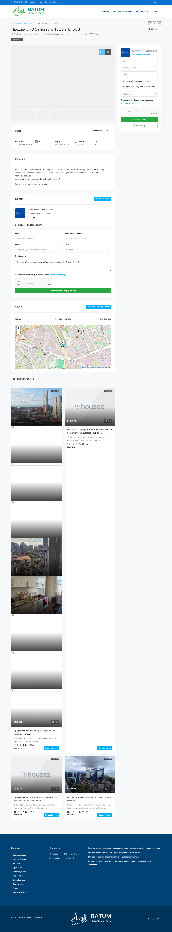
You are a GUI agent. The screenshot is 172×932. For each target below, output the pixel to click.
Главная (105, 11)
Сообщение (20, 256)
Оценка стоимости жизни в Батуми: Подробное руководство (114, 852)
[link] (36, 407)
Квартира (28, 23)
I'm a (67, 244)
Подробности (51, 748)
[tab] (102, 52)
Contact (155, 11)
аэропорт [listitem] (17, 863)
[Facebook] (148, 919)
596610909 (35, 213)
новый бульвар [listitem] (19, 872)
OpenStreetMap (96, 367)
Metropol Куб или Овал (122, 11)
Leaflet (86, 367)
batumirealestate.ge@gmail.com (65, 858)
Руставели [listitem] (17, 868)
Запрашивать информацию (63, 291)
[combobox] (88, 249)
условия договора (58, 275)
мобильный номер (73, 233)
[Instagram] (153, 919)
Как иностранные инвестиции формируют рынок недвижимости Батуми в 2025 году (124, 848)
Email (17, 244)
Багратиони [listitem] (18, 884)
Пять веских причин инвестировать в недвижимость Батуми (113, 857)
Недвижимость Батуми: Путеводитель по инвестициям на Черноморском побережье (119, 862)
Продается (17, 39)
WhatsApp (49, 213)
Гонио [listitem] (15, 888)
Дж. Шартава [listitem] (19, 880)
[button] (150, 23)
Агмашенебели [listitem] (19, 892)
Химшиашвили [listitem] (19, 855)
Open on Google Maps (100, 307)
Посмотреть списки (102, 199)
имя (17, 233)
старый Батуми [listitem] (19, 859)
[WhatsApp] (158, 919)
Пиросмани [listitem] (18, 876)
